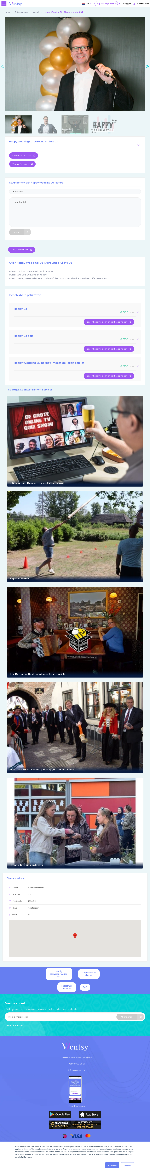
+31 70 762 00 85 (77, 1064)
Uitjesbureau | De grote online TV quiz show (36, 483)
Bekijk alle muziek (20, 249)
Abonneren (126, 1017)
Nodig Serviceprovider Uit (58, 974)
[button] (75, 936)
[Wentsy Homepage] (15, 3)
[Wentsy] (75, 441)
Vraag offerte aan (20, 164)
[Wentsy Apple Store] (90, 1114)
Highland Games (20, 578)
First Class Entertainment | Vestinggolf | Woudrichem (42, 769)
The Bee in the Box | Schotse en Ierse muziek (37, 674)
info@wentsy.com (77, 1070)
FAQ (85, 987)
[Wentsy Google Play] (60, 1114)
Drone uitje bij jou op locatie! (27, 865)
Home (7, 12)
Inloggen (126, 3)
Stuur (16, 232)
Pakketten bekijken (22, 155)
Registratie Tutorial (67, 987)
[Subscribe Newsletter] (75, 1017)
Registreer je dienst (106, 3)
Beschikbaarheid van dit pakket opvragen (107, 322)
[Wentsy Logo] (75, 1047)
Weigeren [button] (127, 1165)
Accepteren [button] (112, 1165)
